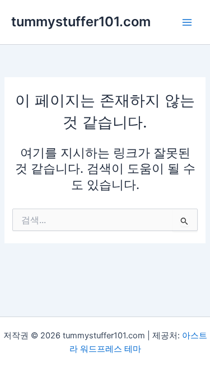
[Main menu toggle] (187, 22)
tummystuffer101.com (81, 21)
